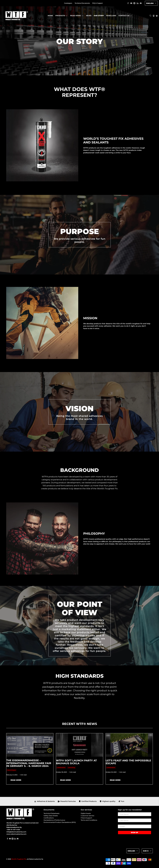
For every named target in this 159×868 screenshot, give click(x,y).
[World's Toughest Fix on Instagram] (134, 3)
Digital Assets (86, 813)
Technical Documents (82, 3)
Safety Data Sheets (51, 816)
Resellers (111, 16)
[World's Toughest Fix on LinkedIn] (138, 3)
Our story (99, 16)
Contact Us (124, 16)
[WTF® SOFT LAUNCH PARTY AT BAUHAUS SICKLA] (79, 745)
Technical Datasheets (51, 813)
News (88, 16)
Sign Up (134, 832)
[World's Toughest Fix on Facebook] (128, 3)
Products (60, 16)
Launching (71, 767)
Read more (75, 16)
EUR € (146, 851)
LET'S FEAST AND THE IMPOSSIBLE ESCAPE (128, 762)
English (150, 3)
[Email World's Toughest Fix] (141, 3)
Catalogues (68, 3)
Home (50, 16)
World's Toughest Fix (18, 859)
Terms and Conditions (89, 820)
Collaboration (61, 767)
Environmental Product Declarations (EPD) (60, 822)
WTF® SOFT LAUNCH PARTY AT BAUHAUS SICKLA (76, 762)
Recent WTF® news (79, 724)
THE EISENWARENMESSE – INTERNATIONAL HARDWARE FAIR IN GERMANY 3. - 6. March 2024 (28, 763)
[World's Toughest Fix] (16, 15)
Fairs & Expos (11, 770)
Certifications (49, 818)
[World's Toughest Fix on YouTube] (131, 3)
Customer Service (87, 816)
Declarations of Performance (54, 820)
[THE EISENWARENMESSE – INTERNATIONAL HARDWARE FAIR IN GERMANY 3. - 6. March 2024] (29, 745)
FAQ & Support (97, 3)
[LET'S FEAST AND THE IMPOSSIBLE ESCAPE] (129, 745)
